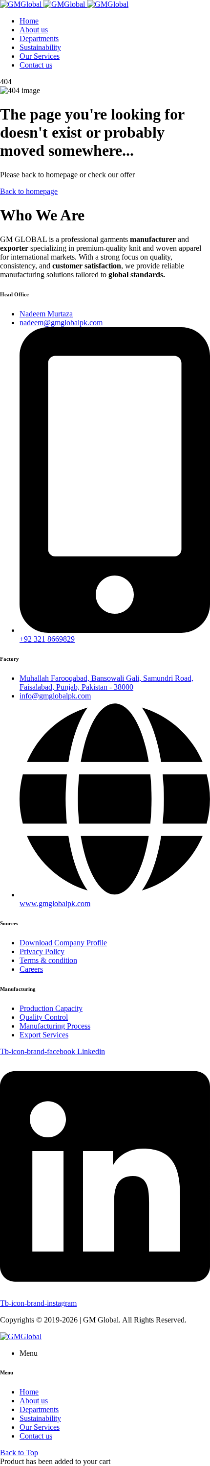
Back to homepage (29, 191)
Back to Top (19, 1452)
